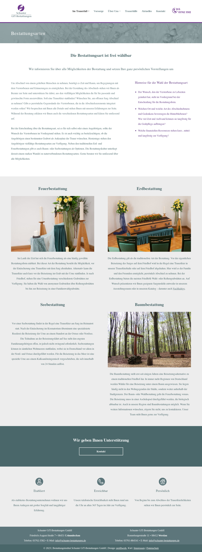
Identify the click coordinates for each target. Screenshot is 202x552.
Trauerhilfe (131, 11)
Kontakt (160, 11)
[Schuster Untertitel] (21, 11)
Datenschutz (152, 548)
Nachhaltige (179, 288)
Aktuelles (147, 11)
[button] (88, 11)
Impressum (139, 548)
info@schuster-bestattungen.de (70, 540)
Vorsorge (99, 11)
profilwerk (121, 548)
